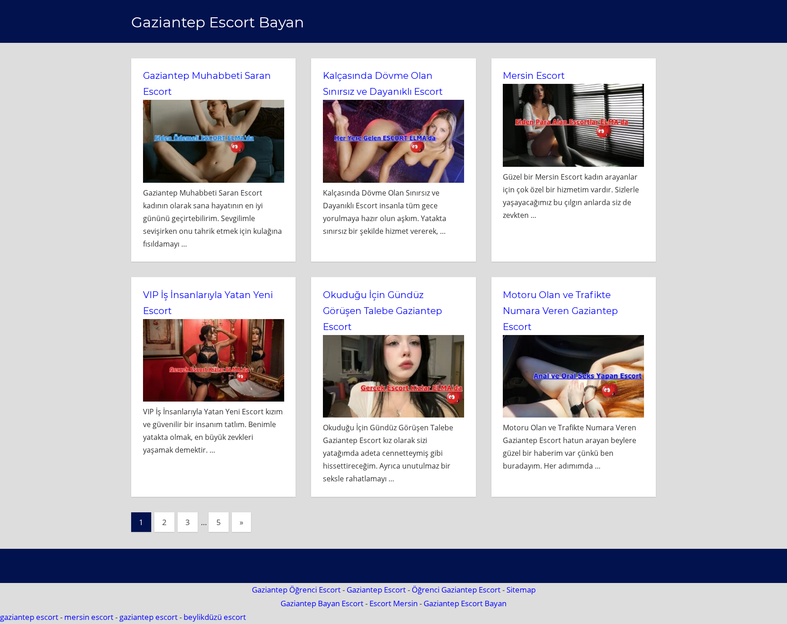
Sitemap (521, 589)
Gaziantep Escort (376, 589)
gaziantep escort (29, 617)
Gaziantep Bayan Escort (322, 603)
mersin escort (88, 617)
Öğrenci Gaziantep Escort (456, 589)
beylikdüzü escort (215, 617)
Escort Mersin (393, 603)
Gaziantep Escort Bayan (217, 22)
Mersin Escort (534, 75)
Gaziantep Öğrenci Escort (296, 589)
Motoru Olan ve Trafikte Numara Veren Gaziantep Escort (560, 310)
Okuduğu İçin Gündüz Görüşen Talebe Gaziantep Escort (382, 310)
